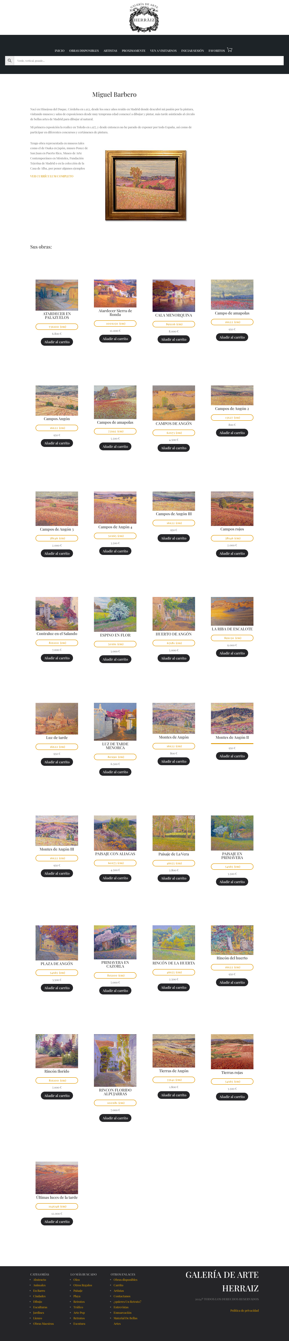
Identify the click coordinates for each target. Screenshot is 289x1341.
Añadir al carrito (57, 342)
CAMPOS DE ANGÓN (174, 423)
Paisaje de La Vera (173, 853)
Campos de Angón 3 (57, 529)
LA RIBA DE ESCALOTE (232, 628)
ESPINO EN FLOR (115, 635)
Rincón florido (56, 1071)
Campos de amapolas (115, 422)
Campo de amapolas (232, 312)
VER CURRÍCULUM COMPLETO (51, 176)
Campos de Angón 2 (232, 408)
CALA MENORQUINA (173, 315)
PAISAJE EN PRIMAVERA (232, 855)
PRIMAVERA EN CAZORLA (115, 964)
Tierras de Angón (174, 1070)
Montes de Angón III (57, 849)
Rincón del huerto (232, 957)
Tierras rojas (232, 1072)
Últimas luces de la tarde (57, 1197)
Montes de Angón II (232, 737)
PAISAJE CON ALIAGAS (115, 853)
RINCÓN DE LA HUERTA (174, 962)
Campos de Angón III (174, 513)
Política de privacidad (244, 1310)
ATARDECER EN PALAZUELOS (57, 315)
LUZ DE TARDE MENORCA (115, 745)
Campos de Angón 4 (115, 526)
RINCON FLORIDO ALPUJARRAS (115, 1091)
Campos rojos (232, 528)
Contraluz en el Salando (57, 633)
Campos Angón (57, 418)
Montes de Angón (174, 737)
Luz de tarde (57, 737)
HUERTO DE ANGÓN (174, 633)
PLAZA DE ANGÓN (57, 963)
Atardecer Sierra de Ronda (115, 312)
